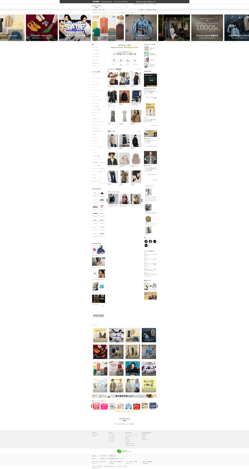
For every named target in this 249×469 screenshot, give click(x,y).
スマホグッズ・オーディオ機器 (97, 168)
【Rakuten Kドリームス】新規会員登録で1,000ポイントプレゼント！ (112, 458)
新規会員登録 (144, 434)
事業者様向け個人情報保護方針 (109, 466)
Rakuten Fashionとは (129, 436)
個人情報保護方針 (99, 466)
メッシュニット (146, 12)
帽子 (93, 115)
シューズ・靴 (94, 96)
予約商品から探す (95, 63)
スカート (94, 87)
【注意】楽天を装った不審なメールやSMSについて (124, 411)
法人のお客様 (127, 441)
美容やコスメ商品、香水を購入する (116, 461)
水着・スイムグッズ (95, 128)
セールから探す (95, 47)
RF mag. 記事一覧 (154, 125)
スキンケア (94, 134)
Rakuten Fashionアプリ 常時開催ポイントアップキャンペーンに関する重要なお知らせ (150, 264)
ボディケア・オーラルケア (97, 146)
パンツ (93, 81)
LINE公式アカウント (145, 439)
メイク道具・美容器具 (96, 156)
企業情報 (93, 466)
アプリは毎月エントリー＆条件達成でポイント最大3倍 (147, 9)
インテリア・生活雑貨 (96, 165)
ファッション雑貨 (95, 106)
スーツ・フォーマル (95, 124)
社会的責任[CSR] (119, 466)
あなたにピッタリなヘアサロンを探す (98, 461)
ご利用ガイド (127, 438)
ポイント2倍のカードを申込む (132, 461)
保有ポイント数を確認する (147, 461)
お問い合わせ (127, 439)
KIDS (103, 9)
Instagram (143, 438)
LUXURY (93, 436)
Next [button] (157, 28)
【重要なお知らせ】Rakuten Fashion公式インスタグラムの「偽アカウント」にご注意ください (150, 275)
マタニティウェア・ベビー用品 (97, 121)
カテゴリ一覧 (102, 183)
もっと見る (103, 306)
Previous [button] (92, 28)
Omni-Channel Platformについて (131, 445)
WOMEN (95, 9)
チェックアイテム (105, 12)
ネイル (93, 143)
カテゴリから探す (95, 59)
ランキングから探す (95, 56)
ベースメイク (94, 137)
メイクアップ (94, 140)
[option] (41, 27)
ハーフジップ (140, 12)
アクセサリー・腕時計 (96, 109)
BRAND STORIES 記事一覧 (152, 174)
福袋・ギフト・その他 (96, 181)
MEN (99, 9)
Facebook (143, 436)
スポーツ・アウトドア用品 (97, 171)
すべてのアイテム (95, 66)
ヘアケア (94, 149)
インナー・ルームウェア (96, 99)
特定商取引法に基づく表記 (129, 443)
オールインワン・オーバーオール (98, 90)
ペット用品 (94, 177)
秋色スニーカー (133, 12)
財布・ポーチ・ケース (96, 112)
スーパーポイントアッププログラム (131, 434)
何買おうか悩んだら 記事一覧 (152, 146)
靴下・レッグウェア (95, 103)
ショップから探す (95, 53)
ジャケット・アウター (96, 78)
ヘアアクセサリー (95, 118)
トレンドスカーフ (113, 12)
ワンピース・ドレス (95, 84)
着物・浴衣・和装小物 (96, 131)
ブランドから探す (95, 50)
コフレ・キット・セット (96, 159)
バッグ (93, 93)
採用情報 (124, 466)
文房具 (93, 174)
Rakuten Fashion (102, 6)
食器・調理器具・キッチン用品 (97, 162)
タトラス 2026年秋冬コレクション (123, 12)
